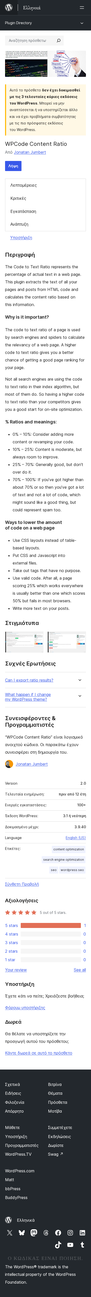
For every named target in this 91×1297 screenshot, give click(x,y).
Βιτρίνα (55, 1084)
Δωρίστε (56, 1145)
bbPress (12, 1188)
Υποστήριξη (21, 237)
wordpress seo (72, 870)
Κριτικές (18, 198)
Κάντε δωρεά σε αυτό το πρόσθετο (38, 1052)
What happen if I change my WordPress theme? (28, 697)
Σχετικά (12, 1084)
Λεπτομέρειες (23, 185)
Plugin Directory (18, 23)
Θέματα (55, 1093)
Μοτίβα (55, 1111)
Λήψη (13, 166)
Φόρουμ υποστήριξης (25, 1007)
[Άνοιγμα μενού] (83, 7)
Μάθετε (12, 1127)
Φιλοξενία (14, 1102)
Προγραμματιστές (22, 1145)
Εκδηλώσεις (59, 1136)
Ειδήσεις (13, 1093)
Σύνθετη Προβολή (22, 884)
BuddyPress (16, 1197)
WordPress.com (19, 1170)
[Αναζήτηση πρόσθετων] (59, 41)
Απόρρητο (14, 1111)
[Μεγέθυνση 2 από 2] (79, 638)
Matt (9, 1179)
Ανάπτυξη (19, 224)
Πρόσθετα (57, 1102)
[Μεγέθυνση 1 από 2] (36, 638)
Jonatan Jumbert (30, 152)
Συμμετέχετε (60, 1127)
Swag (55, 1154)
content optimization (68, 849)
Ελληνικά (26, 1220)
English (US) (76, 838)
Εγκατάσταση (23, 211)
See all (80, 969)
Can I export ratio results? (29, 680)
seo (54, 870)
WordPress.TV (18, 1154)
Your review (16, 969)
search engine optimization (63, 859)
